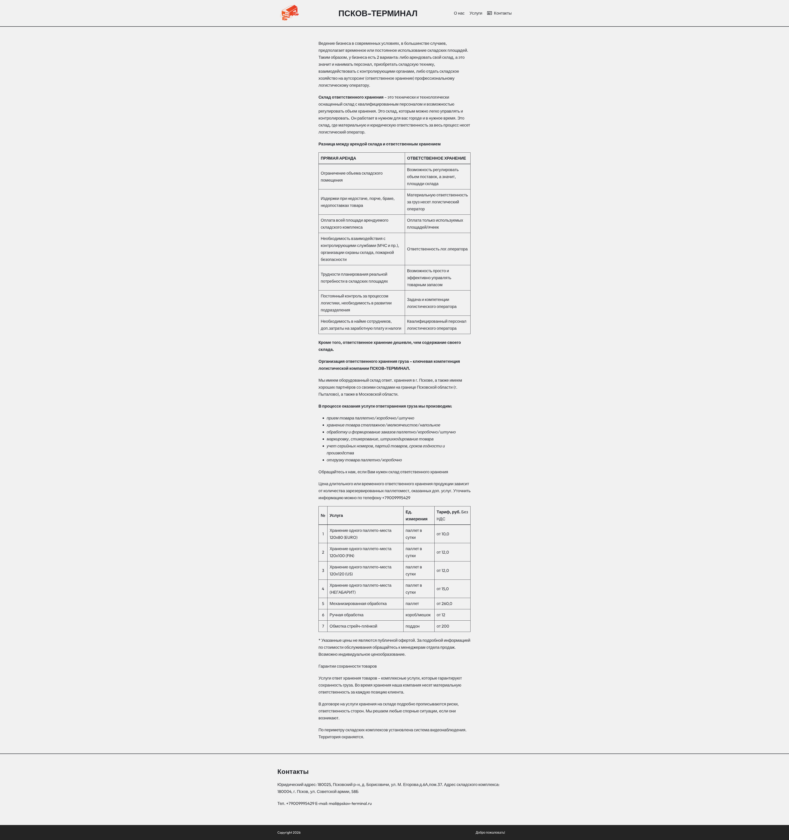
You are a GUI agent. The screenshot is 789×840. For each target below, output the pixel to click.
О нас (459, 13)
